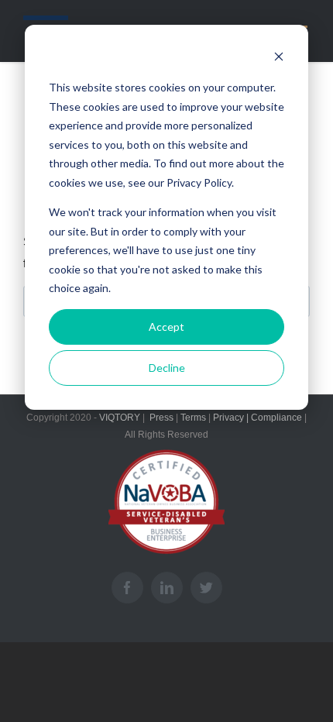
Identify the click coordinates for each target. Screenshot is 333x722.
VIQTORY (118, 417)
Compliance (276, 417)
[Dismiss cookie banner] (278, 58)
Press (161, 417)
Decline (167, 367)
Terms (193, 417)
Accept (166, 326)
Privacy (228, 417)
